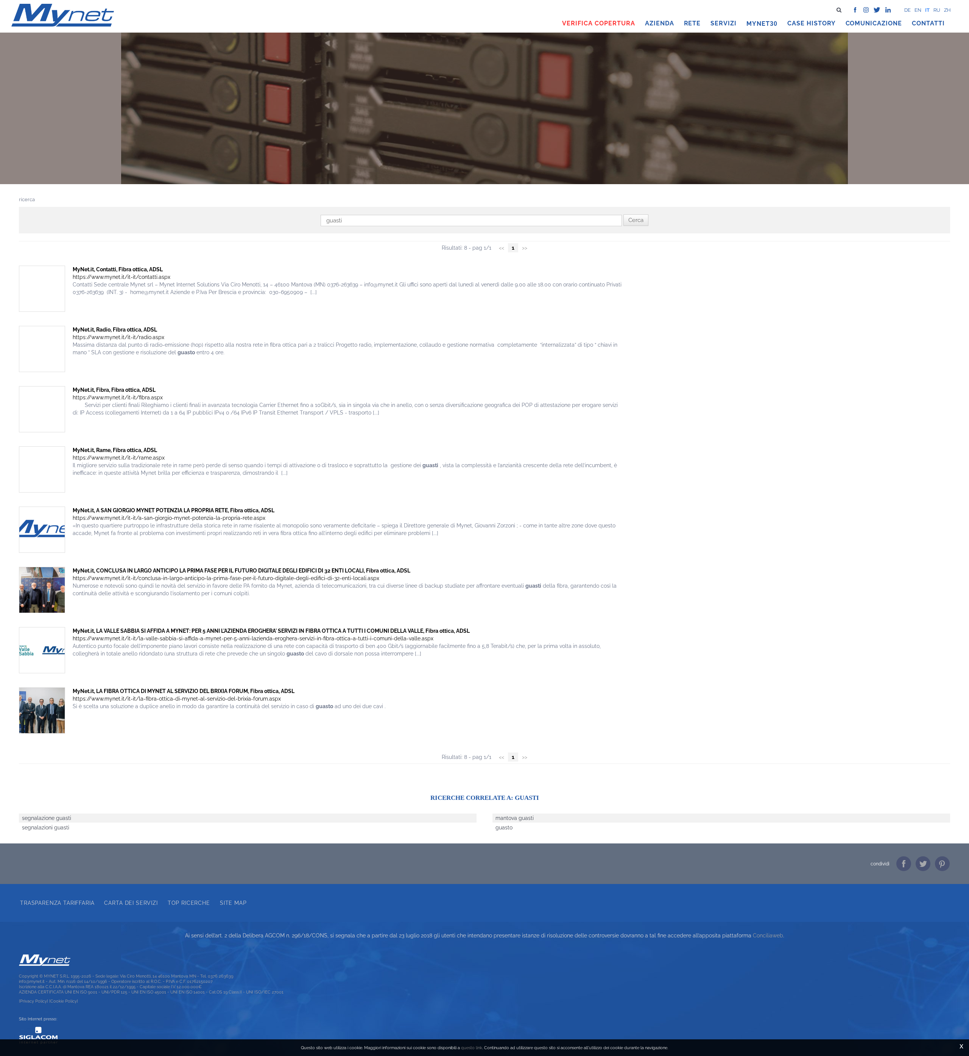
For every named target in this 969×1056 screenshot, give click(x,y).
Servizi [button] (723, 23)
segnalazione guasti (46, 818)
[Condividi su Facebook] (903, 863)
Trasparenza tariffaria (57, 903)
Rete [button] (692, 23)
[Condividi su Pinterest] (942, 863)
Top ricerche (189, 903)
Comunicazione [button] (874, 23)
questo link (471, 1047)
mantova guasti (514, 818)
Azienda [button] (659, 23)
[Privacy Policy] (33, 1001)
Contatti (928, 23)
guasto (504, 827)
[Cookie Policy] (63, 1001)
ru (936, 10)
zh (947, 10)
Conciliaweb (768, 935)
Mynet (758, 23)
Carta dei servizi (130, 903)
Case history (811, 23)
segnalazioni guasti (45, 827)
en (917, 10)
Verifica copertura (598, 23)
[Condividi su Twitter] (923, 863)
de (907, 10)
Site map (233, 903)
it (927, 10)
